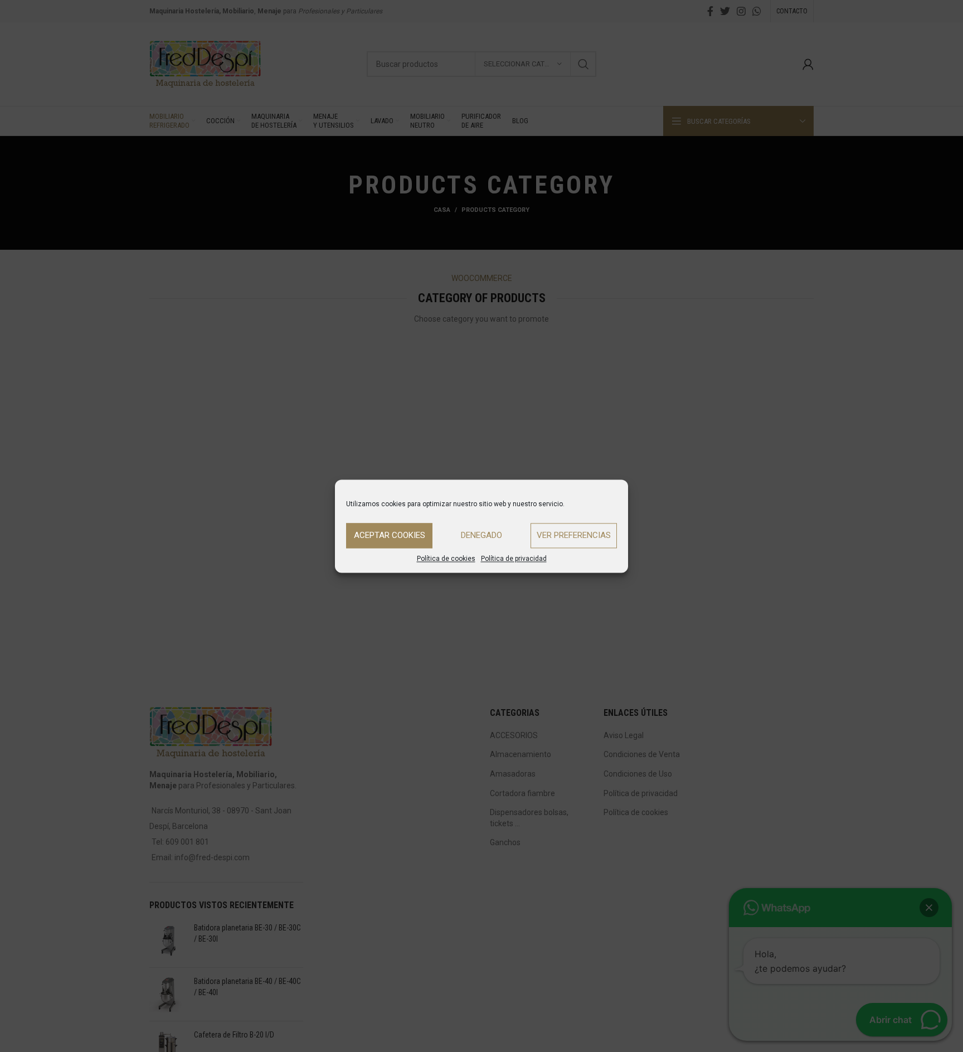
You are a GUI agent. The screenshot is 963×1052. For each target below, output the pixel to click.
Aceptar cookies (389, 535)
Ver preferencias (574, 535)
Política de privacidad (514, 559)
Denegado (481, 535)
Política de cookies (446, 559)
